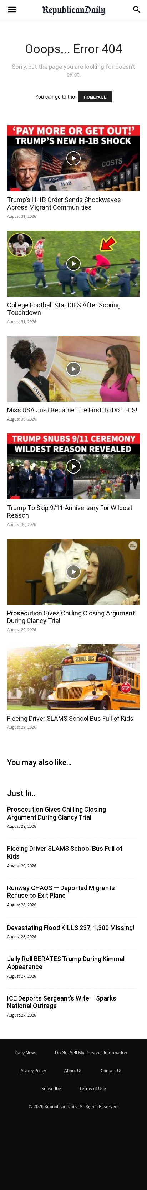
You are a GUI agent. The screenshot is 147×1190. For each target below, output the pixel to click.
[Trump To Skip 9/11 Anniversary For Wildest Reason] (73, 466)
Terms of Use (92, 1088)
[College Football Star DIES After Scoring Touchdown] (73, 264)
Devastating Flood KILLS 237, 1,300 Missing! (70, 927)
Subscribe (51, 1088)
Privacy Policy (32, 1070)
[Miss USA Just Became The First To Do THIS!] (73, 369)
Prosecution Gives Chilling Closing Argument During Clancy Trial (56, 813)
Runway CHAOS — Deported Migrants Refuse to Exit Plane (61, 891)
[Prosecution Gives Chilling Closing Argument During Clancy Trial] (73, 572)
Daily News (26, 1053)
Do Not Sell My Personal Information (91, 1053)
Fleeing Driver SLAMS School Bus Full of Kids (70, 718)
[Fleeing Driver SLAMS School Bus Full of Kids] (73, 677)
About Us (73, 1070)
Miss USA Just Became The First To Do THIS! (72, 410)
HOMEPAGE (95, 97)
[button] (12, 9)
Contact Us (111, 1070)
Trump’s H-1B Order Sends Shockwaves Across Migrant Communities (64, 203)
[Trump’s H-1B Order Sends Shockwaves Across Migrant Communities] (73, 158)
